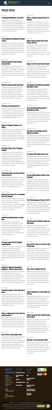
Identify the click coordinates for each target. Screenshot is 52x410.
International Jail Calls (19, 375)
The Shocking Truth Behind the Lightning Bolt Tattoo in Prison (38, 86)
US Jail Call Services (20, 372)
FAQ (27, 375)
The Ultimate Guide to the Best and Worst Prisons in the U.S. (13, 174)
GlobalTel (16, 402)
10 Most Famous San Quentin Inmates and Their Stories (38, 222)
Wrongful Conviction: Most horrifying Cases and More (12, 62)
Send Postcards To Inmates (31, 378)
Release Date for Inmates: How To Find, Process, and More (37, 41)
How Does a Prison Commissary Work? (37, 340)
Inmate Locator (19, 385)
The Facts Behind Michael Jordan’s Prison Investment (38, 176)
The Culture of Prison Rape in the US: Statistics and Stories (37, 132)
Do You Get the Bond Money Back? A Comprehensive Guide (37, 109)
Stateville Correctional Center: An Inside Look (12, 218)
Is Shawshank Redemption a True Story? (12, 17)
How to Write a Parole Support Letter (12, 334)
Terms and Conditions (29, 393)
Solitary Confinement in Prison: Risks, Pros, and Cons (38, 293)
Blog (28, 382)
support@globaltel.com (9, 397)
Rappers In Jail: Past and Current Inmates (38, 63)
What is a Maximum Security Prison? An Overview (38, 18)
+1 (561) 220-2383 (9, 391)
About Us (18, 379)
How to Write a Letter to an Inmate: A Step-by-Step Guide (38, 245)
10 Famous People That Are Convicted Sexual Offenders (12, 243)
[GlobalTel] (11, 4)
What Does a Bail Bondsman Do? (11, 106)
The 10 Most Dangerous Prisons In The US (38, 200)
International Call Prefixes (30, 385)
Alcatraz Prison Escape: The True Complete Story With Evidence (13, 195)
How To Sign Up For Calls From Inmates (31, 389)
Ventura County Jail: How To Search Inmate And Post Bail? (38, 316)
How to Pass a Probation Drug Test (36, 269)
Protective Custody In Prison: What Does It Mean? (13, 291)
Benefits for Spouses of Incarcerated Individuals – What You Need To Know (12, 268)
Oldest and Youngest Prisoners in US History (12, 126)
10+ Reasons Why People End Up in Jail (37, 154)
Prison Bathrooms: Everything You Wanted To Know (13, 39)
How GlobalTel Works (20, 382)
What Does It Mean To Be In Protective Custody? (12, 149)
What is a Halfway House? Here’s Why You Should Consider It (13, 314)
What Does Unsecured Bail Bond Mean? (13, 85)
